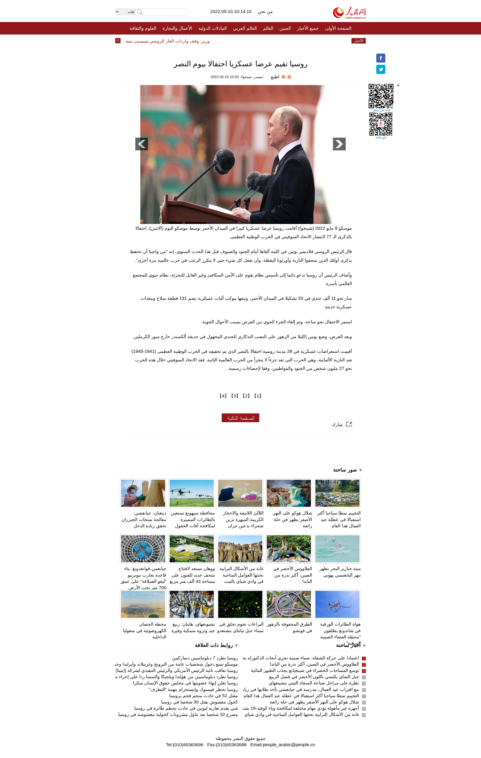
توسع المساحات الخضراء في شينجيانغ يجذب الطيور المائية (305, 670)
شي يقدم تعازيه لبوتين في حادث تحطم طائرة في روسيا (186, 708)
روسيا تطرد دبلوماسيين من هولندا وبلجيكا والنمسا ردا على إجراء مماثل (172, 676)
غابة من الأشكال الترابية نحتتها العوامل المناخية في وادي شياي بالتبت (241, 575)
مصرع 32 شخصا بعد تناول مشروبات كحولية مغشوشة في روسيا (178, 714)
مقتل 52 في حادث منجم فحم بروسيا (203, 695)
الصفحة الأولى (338, 28)
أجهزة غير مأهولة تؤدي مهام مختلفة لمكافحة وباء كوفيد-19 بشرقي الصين (291, 708)
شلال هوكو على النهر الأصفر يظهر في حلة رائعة (292, 519)
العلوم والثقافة (143, 28)
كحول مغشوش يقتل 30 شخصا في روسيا (199, 701)
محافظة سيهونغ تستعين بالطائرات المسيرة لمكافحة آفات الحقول (193, 519)
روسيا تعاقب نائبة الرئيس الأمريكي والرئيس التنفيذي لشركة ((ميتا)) (176, 670)
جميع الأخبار (308, 28)
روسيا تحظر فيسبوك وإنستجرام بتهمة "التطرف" (193, 689)
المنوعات (258, 40)
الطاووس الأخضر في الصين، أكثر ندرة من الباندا (292, 575)
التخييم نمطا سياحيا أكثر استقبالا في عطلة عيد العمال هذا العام (339, 519)
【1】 (258, 395)
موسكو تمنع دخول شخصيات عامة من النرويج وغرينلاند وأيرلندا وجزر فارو (170, 664)
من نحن (265, 11)
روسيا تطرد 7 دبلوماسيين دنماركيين (205, 657)
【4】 (223, 395)
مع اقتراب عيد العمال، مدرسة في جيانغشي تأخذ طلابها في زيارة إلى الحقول (288, 689)
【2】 (246, 395)
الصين (285, 28)
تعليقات (237, 40)
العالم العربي (245, 28)
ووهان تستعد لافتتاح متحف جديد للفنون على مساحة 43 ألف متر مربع (192, 575)
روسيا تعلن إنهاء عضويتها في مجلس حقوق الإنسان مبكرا (185, 682)
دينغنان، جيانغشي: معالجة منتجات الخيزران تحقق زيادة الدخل (144, 519)
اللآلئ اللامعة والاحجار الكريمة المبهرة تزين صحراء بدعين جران (243, 519)
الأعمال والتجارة (177, 28)
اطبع (275, 76)
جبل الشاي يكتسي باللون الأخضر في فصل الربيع (314, 676)
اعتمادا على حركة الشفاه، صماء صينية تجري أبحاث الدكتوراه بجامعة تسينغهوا (288, 657)
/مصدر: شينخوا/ (252, 77)
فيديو (218, 40)
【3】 (235, 395)
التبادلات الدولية (212, 28)
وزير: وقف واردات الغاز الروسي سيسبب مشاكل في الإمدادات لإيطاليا (155, 41)
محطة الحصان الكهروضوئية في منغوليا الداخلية (144, 630)
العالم (268, 28)
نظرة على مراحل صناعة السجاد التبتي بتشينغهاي (314, 682)
